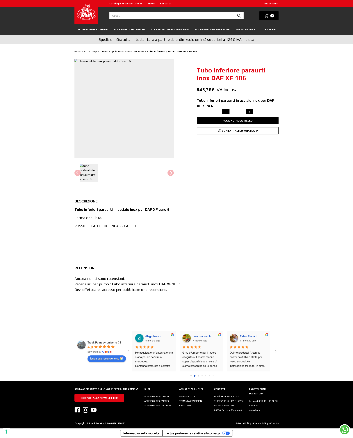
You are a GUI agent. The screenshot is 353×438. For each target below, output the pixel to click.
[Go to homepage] (86, 12)
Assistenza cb (246, 29)
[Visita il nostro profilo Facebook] (77, 410)
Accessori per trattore (157, 405)
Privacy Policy (243, 423)
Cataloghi (185, 405)
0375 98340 (223, 401)
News (151, 3)
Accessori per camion (92, 29)
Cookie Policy (261, 423)
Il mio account (270, 3)
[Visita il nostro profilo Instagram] (85, 410)
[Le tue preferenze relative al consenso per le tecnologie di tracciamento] (6, 431)
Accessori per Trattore (212, 29)
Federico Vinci (201, 336)
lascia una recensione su (104, 358)
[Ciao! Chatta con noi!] (344, 429)
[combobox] (176, 15)
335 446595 (237, 401)
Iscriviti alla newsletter (99, 397)
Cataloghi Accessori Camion (125, 3)
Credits (274, 423)
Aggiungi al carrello (238, 120)
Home (77, 51)
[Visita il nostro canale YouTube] (94, 410)
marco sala (246, 336)
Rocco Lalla (152, 336)
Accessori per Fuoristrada (170, 29)
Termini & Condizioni (190, 401)
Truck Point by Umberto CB (105, 342)
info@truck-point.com (228, 396)
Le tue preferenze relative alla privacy (192, 433)
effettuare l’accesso (98, 289)
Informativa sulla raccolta (141, 433)
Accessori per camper (129, 29)
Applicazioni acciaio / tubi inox (127, 51)
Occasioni (268, 29)
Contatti (165, 3)
